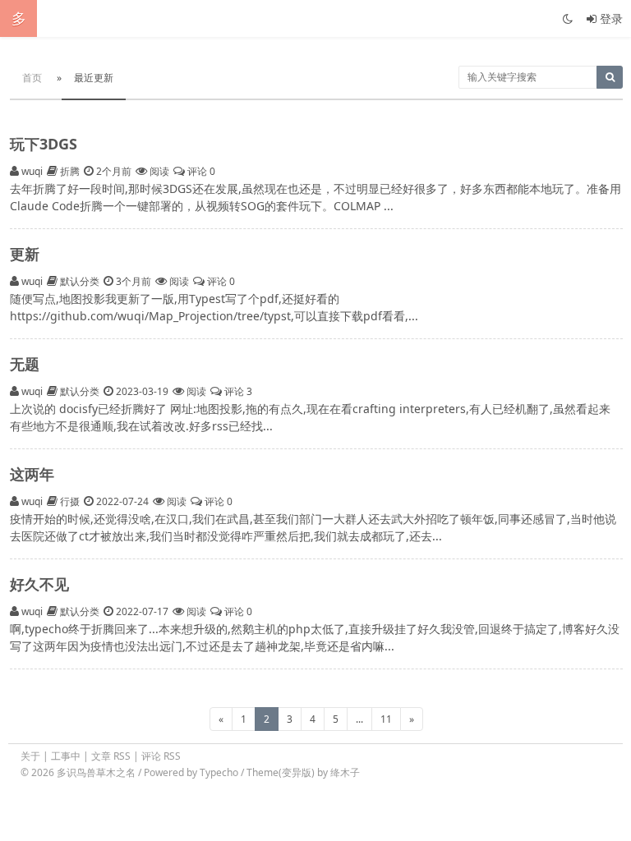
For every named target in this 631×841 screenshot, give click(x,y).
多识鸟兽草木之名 (97, 772)
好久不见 (39, 584)
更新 (24, 254)
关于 (30, 756)
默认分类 (79, 281)
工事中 (66, 756)
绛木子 (345, 772)
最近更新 (93, 78)
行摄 (70, 501)
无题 (24, 364)
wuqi (32, 171)
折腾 (70, 171)
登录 (609, 18)
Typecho (219, 772)
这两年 (32, 474)
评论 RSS (161, 756)
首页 (32, 78)
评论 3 (237, 391)
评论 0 (200, 171)
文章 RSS (111, 756)
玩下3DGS (43, 144)
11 (386, 719)
